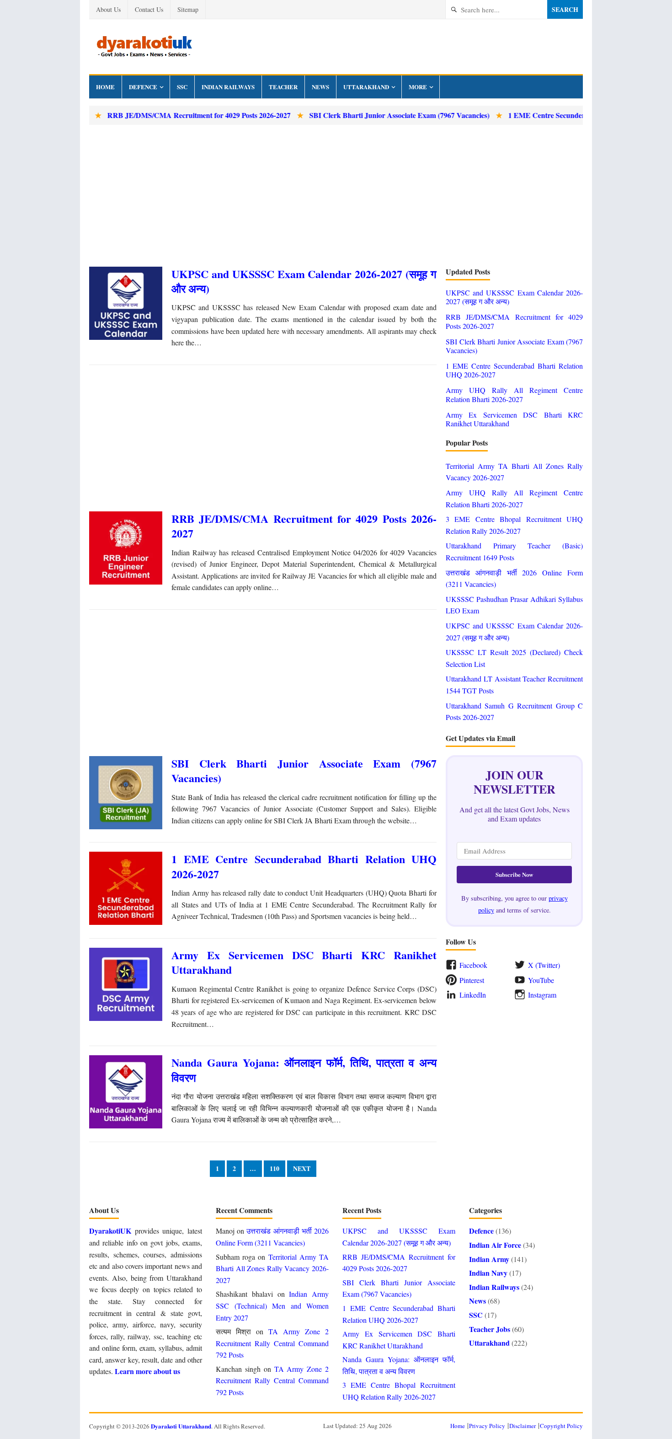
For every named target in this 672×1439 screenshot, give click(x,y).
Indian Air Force (495, 1245)
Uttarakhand (366, 86)
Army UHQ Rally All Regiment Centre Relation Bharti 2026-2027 (514, 394)
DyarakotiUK (110, 1230)
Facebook (473, 965)
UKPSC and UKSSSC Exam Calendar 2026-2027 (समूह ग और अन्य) (304, 281)
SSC (182, 86)
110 (274, 1168)
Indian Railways (228, 86)
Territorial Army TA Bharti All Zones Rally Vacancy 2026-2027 (272, 1268)
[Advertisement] (336, 196)
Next (301, 1168)
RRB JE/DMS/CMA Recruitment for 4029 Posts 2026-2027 (169, 115)
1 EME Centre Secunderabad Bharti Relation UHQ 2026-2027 (304, 866)
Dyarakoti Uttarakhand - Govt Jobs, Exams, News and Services (144, 46)
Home (105, 86)
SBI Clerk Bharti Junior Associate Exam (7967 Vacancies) (370, 115)
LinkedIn (472, 994)
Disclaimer (522, 1426)
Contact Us (149, 9)
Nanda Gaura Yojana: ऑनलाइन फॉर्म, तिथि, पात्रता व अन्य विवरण (304, 1069)
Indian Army (489, 1259)
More (418, 86)
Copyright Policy (561, 1426)
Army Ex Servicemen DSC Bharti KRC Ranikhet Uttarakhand (304, 962)
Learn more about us (147, 1371)
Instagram (542, 994)
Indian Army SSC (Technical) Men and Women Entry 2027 (272, 1305)
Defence (143, 86)
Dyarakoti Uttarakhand (181, 1426)
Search (565, 9)
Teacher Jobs (489, 1329)
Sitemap (187, 9)
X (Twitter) (544, 965)
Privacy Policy (487, 1426)
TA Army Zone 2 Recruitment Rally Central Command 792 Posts (272, 1342)
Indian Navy (488, 1272)
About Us (108, 9)
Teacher (283, 86)
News (320, 86)
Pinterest (471, 980)
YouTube (541, 980)
